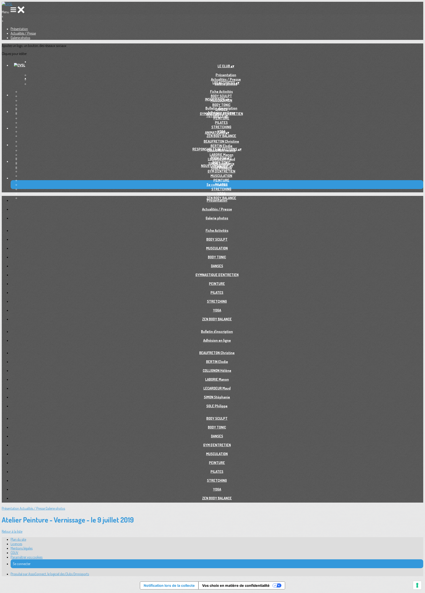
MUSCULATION (221, 176)
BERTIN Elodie (221, 146)
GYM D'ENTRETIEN (221, 171)
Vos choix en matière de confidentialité (236, 585)
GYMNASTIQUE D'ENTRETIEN (217, 275)
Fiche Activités (221, 91)
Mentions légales (22, 548)
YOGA (221, 193)
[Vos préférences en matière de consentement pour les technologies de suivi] (417, 585)
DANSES (217, 266)
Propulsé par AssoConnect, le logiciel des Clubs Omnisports (50, 574)
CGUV (14, 552)
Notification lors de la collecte (169, 585)
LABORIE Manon (221, 154)
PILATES (221, 122)
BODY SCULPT (221, 96)
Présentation (19, 29)
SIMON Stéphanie (217, 397)
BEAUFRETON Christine (221, 141)
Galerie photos (20, 37)
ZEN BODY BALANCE (221, 136)
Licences (16, 544)
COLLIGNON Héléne (217, 370)
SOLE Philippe (217, 406)
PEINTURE (221, 118)
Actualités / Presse (23, 33)
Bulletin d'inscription (221, 108)
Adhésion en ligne (221, 112)
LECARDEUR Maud (217, 388)
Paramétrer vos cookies (26, 557)
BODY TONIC (221, 105)
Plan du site (18, 539)
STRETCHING (221, 127)
